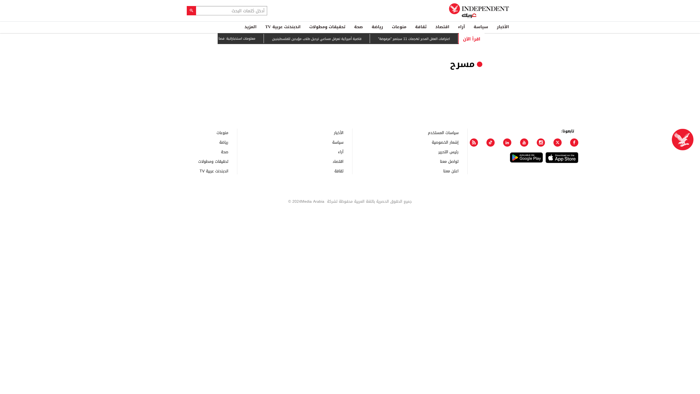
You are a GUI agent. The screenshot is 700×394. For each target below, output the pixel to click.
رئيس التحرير (448, 151)
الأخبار (503, 27)
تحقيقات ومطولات (327, 27)
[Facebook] (574, 142)
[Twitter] (557, 142)
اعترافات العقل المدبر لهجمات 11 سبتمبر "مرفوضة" (420, 39)
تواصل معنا (449, 161)
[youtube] (524, 142)
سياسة (481, 27)
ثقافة (421, 27)
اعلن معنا (451, 170)
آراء (461, 27)
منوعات (399, 27)
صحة (358, 27)
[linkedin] (507, 142)
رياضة (377, 27)
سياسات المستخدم (443, 132)
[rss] (474, 142)
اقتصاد (442, 27)
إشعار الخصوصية (445, 142)
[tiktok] (490, 142)
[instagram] (541, 142)
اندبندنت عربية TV (283, 27)
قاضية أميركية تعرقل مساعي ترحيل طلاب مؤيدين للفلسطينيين (322, 39)
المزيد (250, 27)
